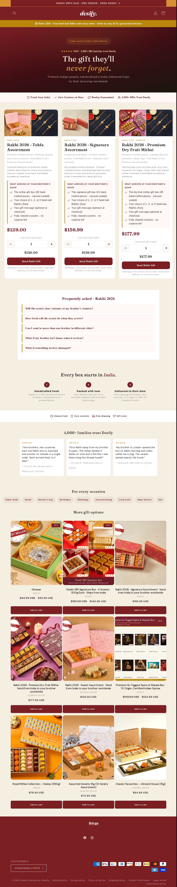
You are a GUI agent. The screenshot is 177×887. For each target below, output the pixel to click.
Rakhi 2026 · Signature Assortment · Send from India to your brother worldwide (139, 590)
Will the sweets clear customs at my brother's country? (58, 308)
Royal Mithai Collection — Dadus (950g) (35, 783)
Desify (22, 880)
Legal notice (158, 880)
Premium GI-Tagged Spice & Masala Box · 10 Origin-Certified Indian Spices (139, 686)
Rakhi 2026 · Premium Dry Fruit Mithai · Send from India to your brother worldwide (35, 688)
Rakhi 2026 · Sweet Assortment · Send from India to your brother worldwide (87, 686)
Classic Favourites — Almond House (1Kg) (139, 783)
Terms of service (95, 880)
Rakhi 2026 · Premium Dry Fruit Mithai (142, 147)
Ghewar (35, 589)
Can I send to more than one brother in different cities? (58, 327)
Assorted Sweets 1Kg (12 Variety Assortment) (87, 785)
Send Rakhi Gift (30, 261)
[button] (13, 13)
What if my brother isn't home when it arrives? (53, 337)
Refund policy (58, 880)
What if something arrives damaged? (47, 347)
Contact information (137, 880)
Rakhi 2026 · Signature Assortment (86, 147)
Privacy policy (76, 880)
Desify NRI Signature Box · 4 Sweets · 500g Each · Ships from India (87, 590)
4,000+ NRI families (90, 51)
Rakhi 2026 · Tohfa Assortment (25, 147)
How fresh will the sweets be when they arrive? (53, 317)
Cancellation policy (155, 884)
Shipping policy (116, 880)
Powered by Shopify (37, 880)
